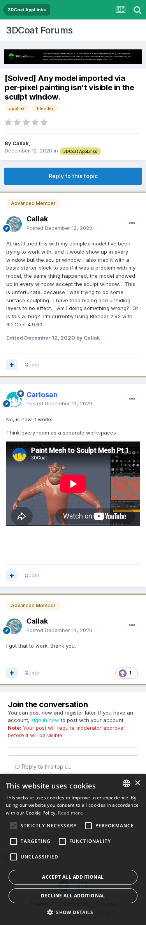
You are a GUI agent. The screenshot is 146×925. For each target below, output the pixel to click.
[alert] (73, 849)
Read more (70, 812)
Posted (59, 228)
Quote (32, 364)
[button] (73, 912)
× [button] (137, 783)
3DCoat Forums (39, 30)
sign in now (45, 720)
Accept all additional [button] (73, 877)
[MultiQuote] (11, 364)
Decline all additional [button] (73, 895)
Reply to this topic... (45, 766)
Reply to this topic (73, 176)
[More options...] (132, 223)
